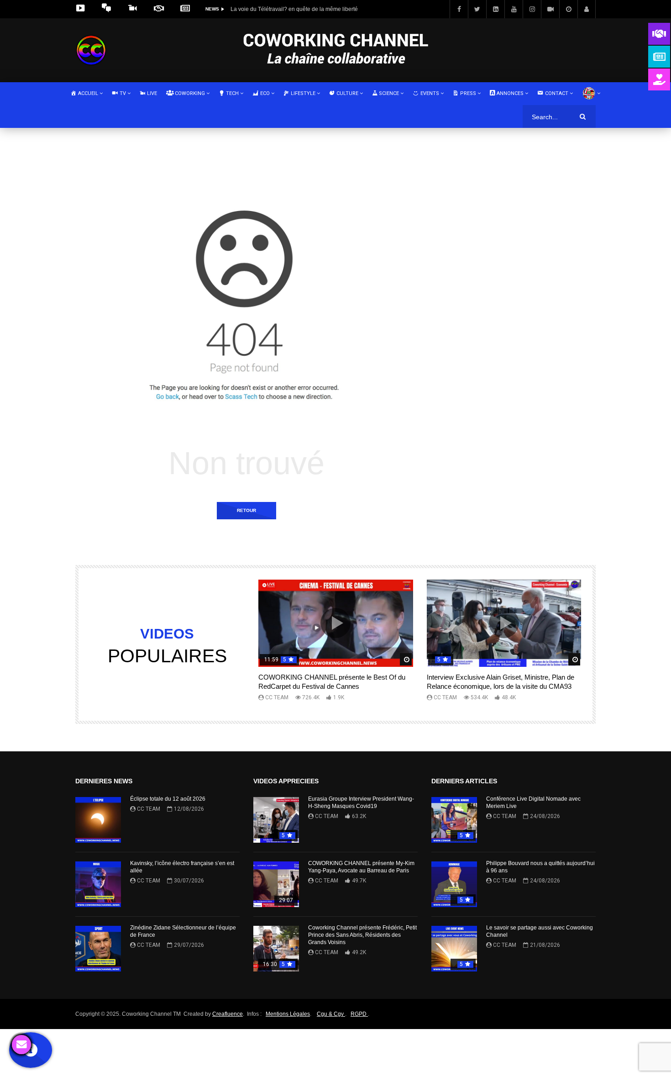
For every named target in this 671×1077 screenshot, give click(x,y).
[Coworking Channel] (91, 50)
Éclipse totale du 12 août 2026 (167, 799)
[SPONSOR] (160, 9)
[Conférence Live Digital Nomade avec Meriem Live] (454, 820)
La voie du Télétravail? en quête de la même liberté (294, 9)
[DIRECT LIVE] (81, 9)
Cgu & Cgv (331, 1014)
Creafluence (227, 1014)
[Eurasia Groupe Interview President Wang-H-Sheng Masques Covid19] (276, 820)
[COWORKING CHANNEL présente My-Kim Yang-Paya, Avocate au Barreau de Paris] (276, 884)
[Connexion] (586, 9)
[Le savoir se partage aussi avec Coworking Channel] (454, 948)
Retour (246, 510)
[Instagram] (532, 9)
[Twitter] (477, 9)
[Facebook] (459, 9)
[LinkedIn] (495, 9)
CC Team (276, 697)
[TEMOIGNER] (107, 9)
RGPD (359, 1014)
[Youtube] (513, 9)
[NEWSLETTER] (186, 9)
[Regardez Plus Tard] (568, 9)
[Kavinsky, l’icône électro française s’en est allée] (98, 884)
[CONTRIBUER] (134, 9)
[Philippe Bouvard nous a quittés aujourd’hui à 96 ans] (454, 884)
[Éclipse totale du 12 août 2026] (98, 820)
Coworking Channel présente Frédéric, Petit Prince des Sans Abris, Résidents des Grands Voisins (362, 934)
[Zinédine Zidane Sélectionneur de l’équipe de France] (98, 948)
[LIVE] (550, 9)
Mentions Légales (288, 1014)
